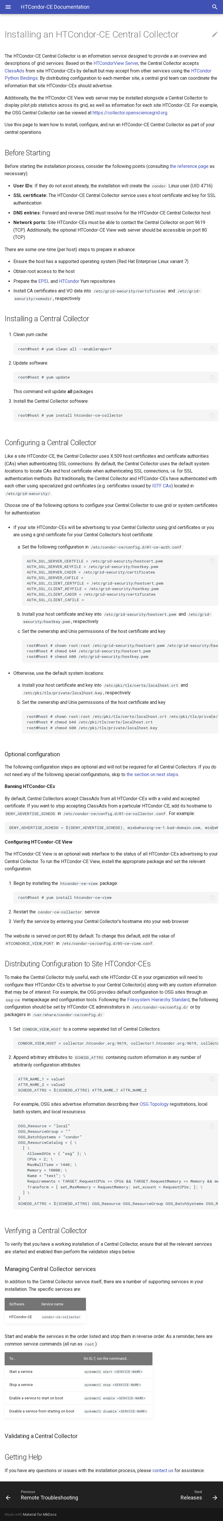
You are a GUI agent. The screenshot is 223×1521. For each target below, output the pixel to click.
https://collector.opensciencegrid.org (130, 113)
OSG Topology (154, 1104)
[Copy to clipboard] (212, 348)
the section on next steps (152, 774)
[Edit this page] (214, 34)
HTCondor (69, 281)
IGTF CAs (161, 486)
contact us (162, 1470)
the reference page (189, 166)
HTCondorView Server (115, 63)
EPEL (43, 281)
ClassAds (14, 71)
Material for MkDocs (40, 1514)
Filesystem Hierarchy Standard (158, 999)
